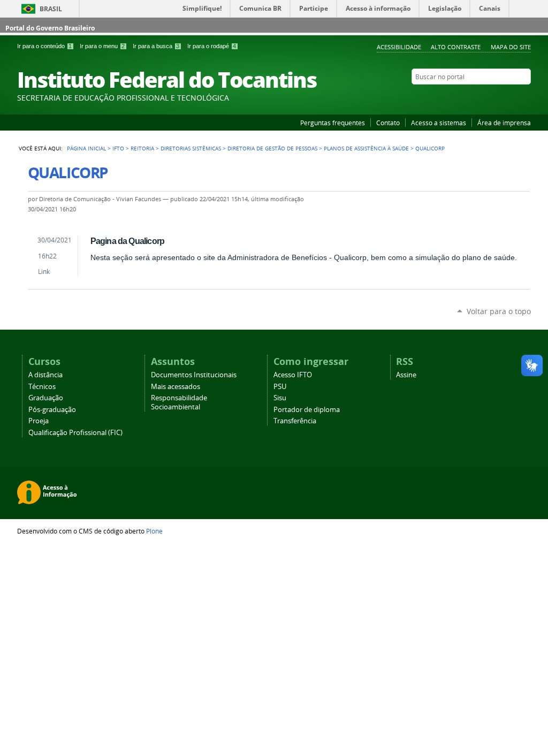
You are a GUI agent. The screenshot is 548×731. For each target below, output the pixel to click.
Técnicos (42, 386)
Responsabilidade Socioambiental (179, 402)
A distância (45, 374)
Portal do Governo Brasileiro (50, 28)
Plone (154, 531)
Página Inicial (86, 148)
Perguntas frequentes (332, 122)
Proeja (38, 420)
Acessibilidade (399, 47)
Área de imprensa (504, 122)
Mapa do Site (511, 47)
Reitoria (142, 148)
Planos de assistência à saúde (366, 148)
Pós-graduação (52, 409)
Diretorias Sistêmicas (191, 148)
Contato (388, 122)
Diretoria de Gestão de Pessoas (272, 148)
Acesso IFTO (292, 374)
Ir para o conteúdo (44, 46)
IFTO (118, 148)
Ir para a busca (156, 46)
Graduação (45, 397)
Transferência (294, 420)
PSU (279, 386)
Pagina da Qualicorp (127, 241)
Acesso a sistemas (438, 122)
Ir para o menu (102, 46)
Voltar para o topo (499, 311)
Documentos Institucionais (194, 374)
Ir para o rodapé (211, 46)
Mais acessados (175, 386)
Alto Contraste (456, 47)
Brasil (51, 8)
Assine (406, 374)
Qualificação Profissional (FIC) (75, 432)
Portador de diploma (306, 409)
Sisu (279, 397)
